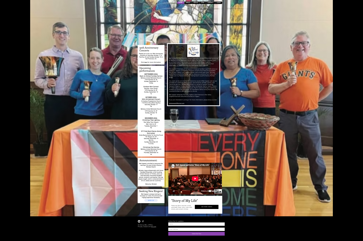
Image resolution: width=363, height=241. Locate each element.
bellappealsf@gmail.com (176, 103)
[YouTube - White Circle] (139, 221)
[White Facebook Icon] (143, 221)
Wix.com (153, 227)
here (145, 62)
